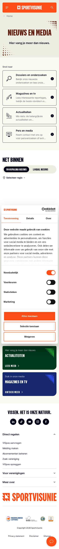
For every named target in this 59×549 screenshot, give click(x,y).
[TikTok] (21, 422)
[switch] (50, 282)
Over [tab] (48, 218)
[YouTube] (29, 422)
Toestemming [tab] (11, 218)
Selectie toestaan (29, 326)
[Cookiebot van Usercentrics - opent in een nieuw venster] (42, 210)
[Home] (29, 7)
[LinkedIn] (13, 422)
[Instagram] (38, 422)
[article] (29, 358)
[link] (29, 443)
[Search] (52, 7)
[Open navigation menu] (7, 7)
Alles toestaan (29, 316)
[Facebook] (46, 422)
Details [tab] (30, 218)
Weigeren (29, 336)
